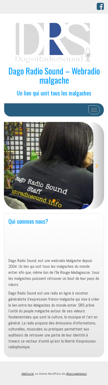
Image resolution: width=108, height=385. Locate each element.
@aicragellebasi (76, 374)
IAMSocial (27, 374)
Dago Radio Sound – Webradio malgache (54, 75)
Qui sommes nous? (28, 221)
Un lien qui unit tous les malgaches (54, 92)
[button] (11, 165)
